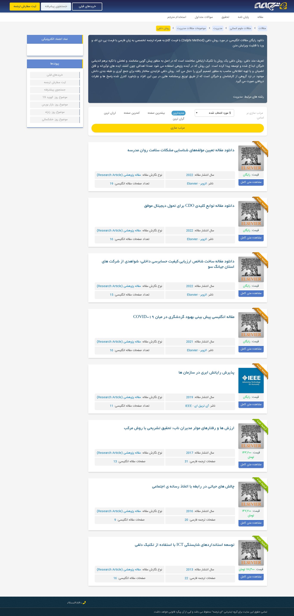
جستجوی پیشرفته (56, 6)
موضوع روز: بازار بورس (55, 104)
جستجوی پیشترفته (54, 89)
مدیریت (217, 28)
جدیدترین (178, 113)
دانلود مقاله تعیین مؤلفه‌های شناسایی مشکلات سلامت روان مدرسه (181, 150)
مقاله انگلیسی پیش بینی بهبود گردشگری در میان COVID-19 (183, 317)
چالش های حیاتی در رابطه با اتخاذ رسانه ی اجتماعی (193, 487)
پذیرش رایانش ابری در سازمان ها (206, 373)
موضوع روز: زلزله (55, 112)
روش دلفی (163, 28)
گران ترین (178, 119)
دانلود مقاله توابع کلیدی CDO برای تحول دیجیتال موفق (189, 206)
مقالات (262, 28)
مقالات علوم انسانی (240, 28)
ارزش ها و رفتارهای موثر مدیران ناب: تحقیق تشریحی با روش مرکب (179, 428)
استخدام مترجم (176, 17)
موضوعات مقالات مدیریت (191, 28)
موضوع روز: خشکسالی (55, 119)
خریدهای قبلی (87, 6)
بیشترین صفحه (156, 113)
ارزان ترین (110, 113)
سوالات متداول (204, 17)
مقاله (260, 17)
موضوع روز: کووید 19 (54, 97)
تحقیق (225, 17)
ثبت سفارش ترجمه (25, 6)
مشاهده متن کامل (251, 182)
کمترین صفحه (132, 113)
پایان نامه (243, 17)
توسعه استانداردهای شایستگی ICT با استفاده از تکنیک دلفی (184, 545)
